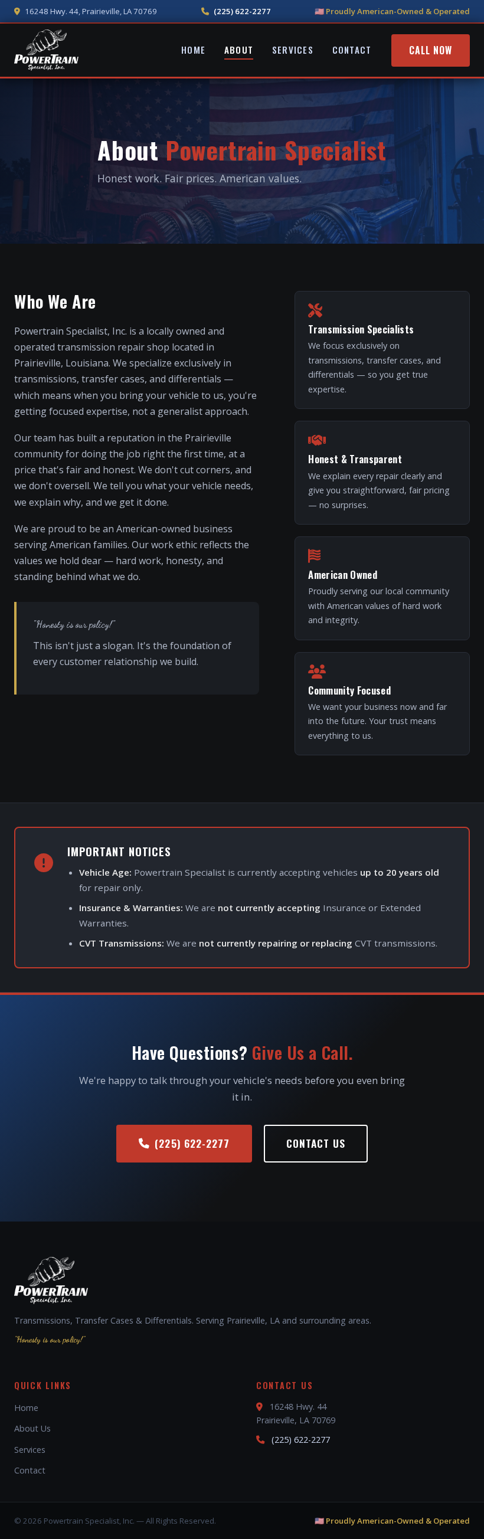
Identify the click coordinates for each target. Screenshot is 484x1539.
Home (193, 49)
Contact (352, 49)
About (238, 49)
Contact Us (315, 1143)
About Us (32, 1428)
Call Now (430, 50)
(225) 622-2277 (242, 11)
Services (292, 49)
